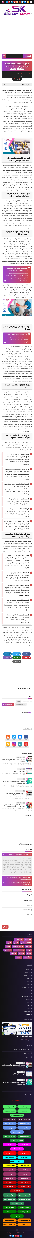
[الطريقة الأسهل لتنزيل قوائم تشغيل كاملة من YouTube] (29, 759)
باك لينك (9, 1145)
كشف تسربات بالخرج (24, 1153)
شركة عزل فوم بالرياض (10, 1111)
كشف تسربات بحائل (24, 1187)
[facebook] (10, 1236)
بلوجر (8, 943)
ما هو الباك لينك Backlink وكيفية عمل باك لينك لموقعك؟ (13, 782)
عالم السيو (7, 950)
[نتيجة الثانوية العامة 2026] (17, 1028)
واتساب (18, 957)
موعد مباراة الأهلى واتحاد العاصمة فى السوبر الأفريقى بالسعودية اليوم (14, 806)
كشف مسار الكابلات (9, 1220)
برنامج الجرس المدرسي (9, 1166)
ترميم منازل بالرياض (9, 1128)
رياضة (7, 946)
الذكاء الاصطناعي (25, 943)
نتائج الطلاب (27, 957)
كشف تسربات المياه (9, 1107)
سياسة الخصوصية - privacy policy (22, 1050)
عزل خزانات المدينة (24, 1170)
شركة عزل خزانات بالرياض (24, 1195)
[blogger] (17, 2)
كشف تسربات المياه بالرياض (17, 1115)
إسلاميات (27, 939)
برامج (15, 943)
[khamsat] (28, 2)
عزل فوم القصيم (9, 1178)
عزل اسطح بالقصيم (24, 1212)
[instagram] (18, 1236)
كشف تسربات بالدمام (9, 1212)
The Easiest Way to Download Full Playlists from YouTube (15, 794)
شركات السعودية (18, 950)
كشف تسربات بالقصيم (10, 1208)
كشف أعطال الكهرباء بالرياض (9, 1224)
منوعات (21, 953)
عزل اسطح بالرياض (24, 1128)
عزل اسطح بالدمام (17, 1216)
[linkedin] (12, 2)
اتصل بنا (28, 1057)
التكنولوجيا (18, 939)
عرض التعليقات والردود (7, 704)
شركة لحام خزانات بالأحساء (9, 1136)
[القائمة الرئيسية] (4, 56)
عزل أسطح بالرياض (10, 1195)
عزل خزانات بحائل (17, 1191)
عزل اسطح (24, 1111)
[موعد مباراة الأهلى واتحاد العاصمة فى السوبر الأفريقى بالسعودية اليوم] (29, 805)
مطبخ (28, 953)
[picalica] (23, 1236)
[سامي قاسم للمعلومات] (17, 10)
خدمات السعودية (15, 76)
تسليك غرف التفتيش (9, 1157)
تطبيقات (28, 946)
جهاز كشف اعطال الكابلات (24, 1220)
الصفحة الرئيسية (25, 76)
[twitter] (6, 2)
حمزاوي (29, 1040)
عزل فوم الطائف (24, 1178)
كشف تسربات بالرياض (17, 1203)
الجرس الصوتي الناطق (19, 771)
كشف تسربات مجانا (9, 1153)
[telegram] (22, 2)
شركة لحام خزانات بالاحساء (11, 421)
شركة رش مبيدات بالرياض (24, 1199)
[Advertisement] (17, 34)
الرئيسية (27, 56)
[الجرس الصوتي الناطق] (29, 771)
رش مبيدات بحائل (24, 1182)
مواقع (12, 953)
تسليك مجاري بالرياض (9, 1124)
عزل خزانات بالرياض (17, 1132)
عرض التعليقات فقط (20, 704)
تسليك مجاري (24, 1157)
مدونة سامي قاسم (17, 1149)
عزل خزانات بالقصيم (24, 1208)
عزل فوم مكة (10, 1174)
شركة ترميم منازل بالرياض (9, 1199)
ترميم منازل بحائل (9, 1187)
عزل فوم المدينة (9, 1170)
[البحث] (3, 2)
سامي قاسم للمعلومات (11, 1233)
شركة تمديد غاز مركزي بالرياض (17, 269)
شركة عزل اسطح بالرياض (24, 1119)
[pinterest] (9, 2)
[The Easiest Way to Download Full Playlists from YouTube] (29, 793)
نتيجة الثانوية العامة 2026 (24, 1036)
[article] (17, 671)
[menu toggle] (31, 2)
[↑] (17, 1230)
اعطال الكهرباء (24, 1224)
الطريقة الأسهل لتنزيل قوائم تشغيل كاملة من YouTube (13, 760)
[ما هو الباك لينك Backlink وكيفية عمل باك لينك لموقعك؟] (29, 781)
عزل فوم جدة (24, 1174)
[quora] (20, 2)
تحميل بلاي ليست (24, 1145)
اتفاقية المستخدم (26, 1053)
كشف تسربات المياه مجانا (17, 1140)
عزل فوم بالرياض (24, 1107)
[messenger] (25, 2)
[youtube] (14, 2)
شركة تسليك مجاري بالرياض (16, 1161)
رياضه (28, 950)
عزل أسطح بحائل (9, 1182)
